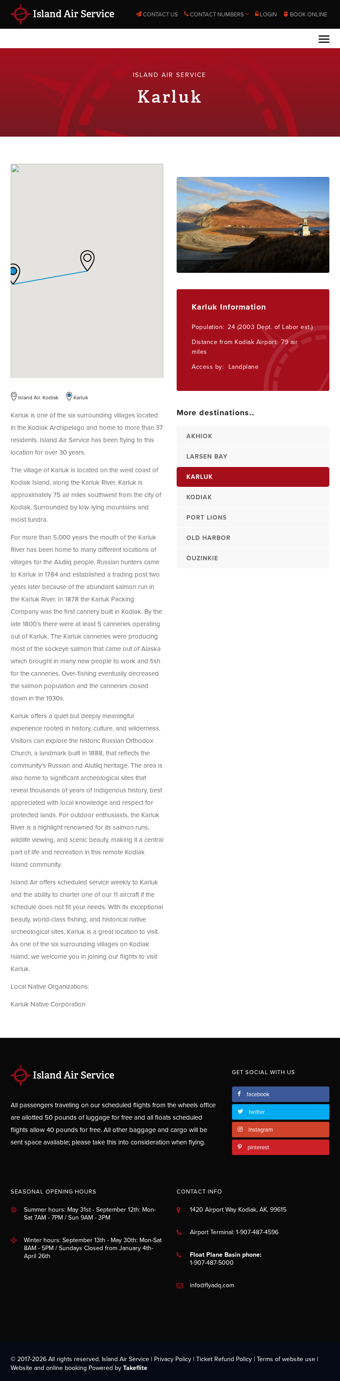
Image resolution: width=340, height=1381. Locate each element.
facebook (258, 1094)
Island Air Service (72, 14)
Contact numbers (217, 14)
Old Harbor (208, 538)
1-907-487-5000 (212, 1262)
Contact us (160, 14)
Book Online (308, 14)
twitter (257, 1112)
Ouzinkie (202, 558)
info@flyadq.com (212, 1285)
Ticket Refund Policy (224, 1359)
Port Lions (206, 517)
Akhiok (199, 436)
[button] (87, 260)
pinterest (258, 1147)
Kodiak (199, 497)
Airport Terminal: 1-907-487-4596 (234, 1232)
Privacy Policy (172, 1359)
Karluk (199, 477)
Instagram (260, 1129)
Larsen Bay (207, 456)
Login (268, 14)
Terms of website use (286, 1359)
